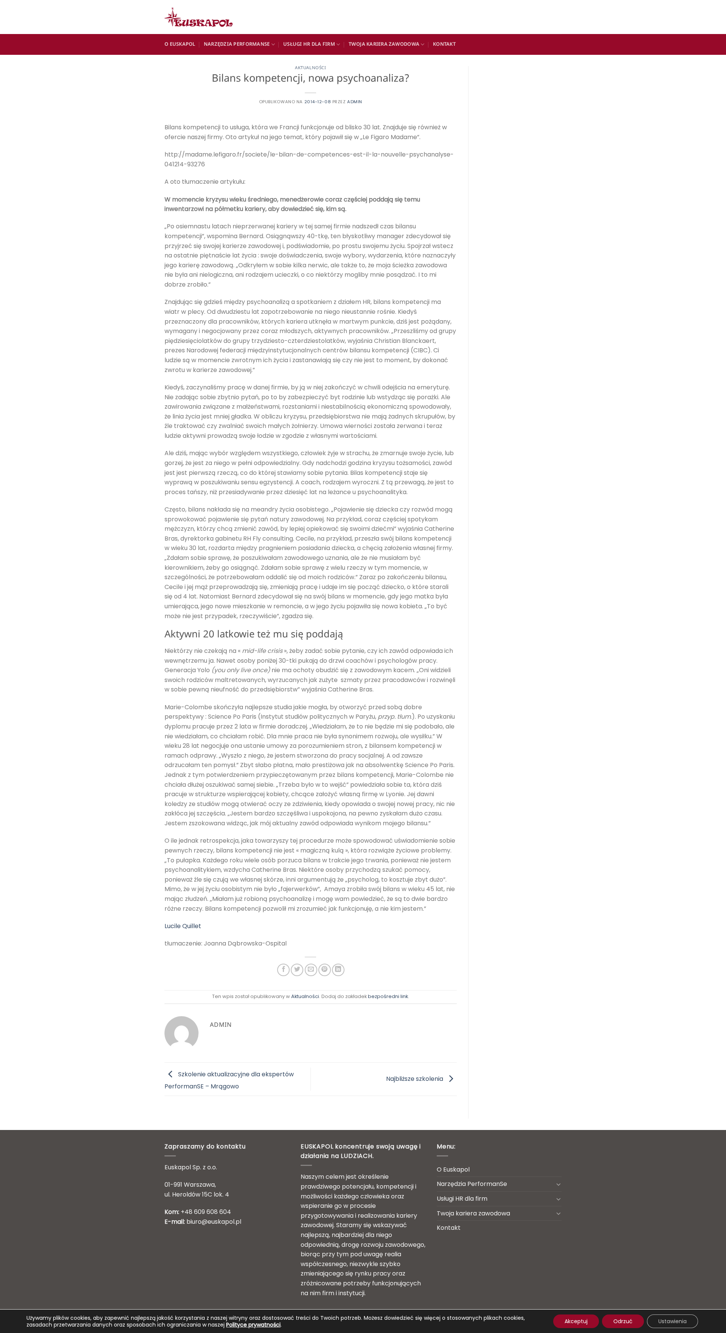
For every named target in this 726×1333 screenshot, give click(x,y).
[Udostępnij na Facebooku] (283, 970)
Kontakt (444, 44)
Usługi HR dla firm (309, 44)
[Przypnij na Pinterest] (324, 970)
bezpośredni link (388, 996)
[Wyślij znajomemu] (311, 970)
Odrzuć (623, 1321)
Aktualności (310, 68)
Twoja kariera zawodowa (384, 44)
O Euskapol (179, 44)
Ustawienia (672, 1321)
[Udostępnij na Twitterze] (297, 970)
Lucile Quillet (182, 926)
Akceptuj (576, 1321)
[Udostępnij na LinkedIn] (338, 970)
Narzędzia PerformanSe (237, 44)
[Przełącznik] (558, 1184)
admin (354, 102)
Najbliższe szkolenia (415, 1078)
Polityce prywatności (253, 1324)
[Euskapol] (202, 17)
